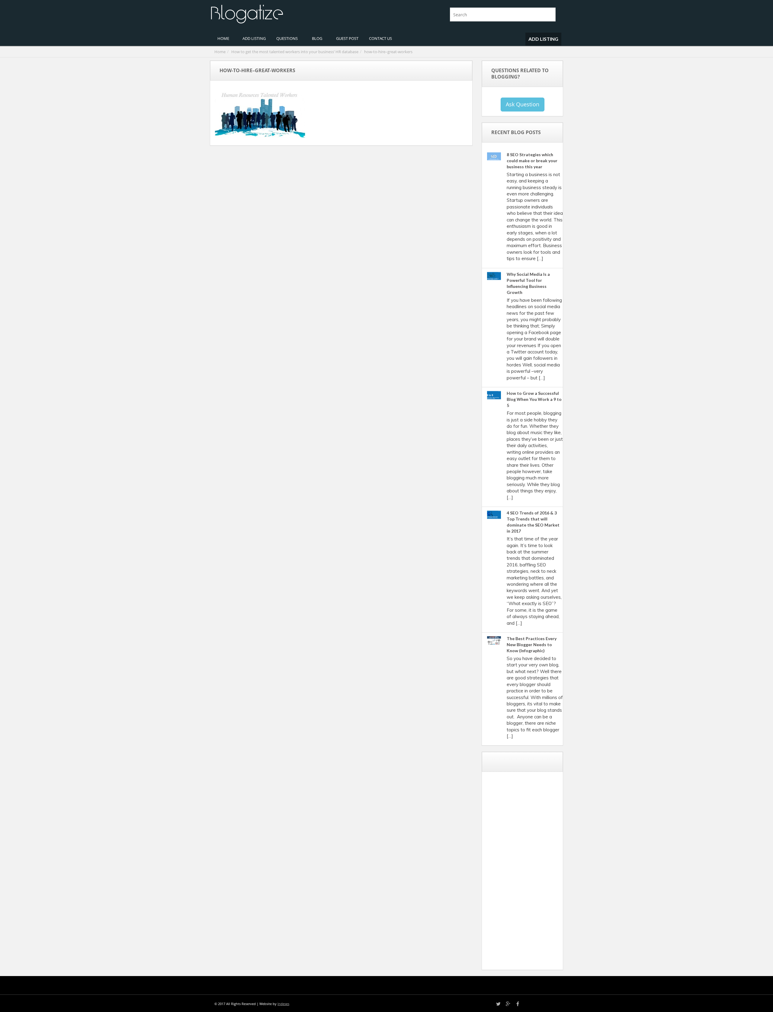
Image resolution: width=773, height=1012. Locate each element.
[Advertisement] (531, 873)
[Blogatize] (296, 13)
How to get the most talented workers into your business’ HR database (294, 51)
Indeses (283, 1003)
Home (220, 51)
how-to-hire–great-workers (388, 51)
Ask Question (522, 104)
